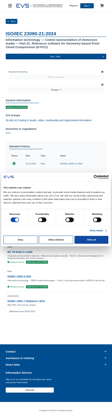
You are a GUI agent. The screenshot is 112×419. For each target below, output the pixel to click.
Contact (10, 351)
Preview (55, 90)
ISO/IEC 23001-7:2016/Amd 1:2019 (26, 301)
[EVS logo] (40, 6)
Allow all (91, 239)
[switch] (42, 219)
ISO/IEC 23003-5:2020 (19, 276)
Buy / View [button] (55, 56)
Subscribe (29, 390)
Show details (96, 230)
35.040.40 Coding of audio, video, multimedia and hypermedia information (49, 120)
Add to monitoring (56, 77)
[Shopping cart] (101, 6)
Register (74, 5)
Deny (20, 239)
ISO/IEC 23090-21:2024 (71, 163)
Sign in (87, 6)
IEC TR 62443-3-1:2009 (19, 252)
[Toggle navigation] (10, 6)
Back (13, 21)
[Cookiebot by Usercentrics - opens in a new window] (96, 177)
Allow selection (56, 239)
